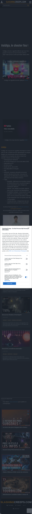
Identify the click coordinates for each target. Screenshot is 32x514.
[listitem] (16, 255)
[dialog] (16, 257)
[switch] (26, 259)
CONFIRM (9, 283)
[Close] (29, 228)
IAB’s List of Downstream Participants (18, 251)
